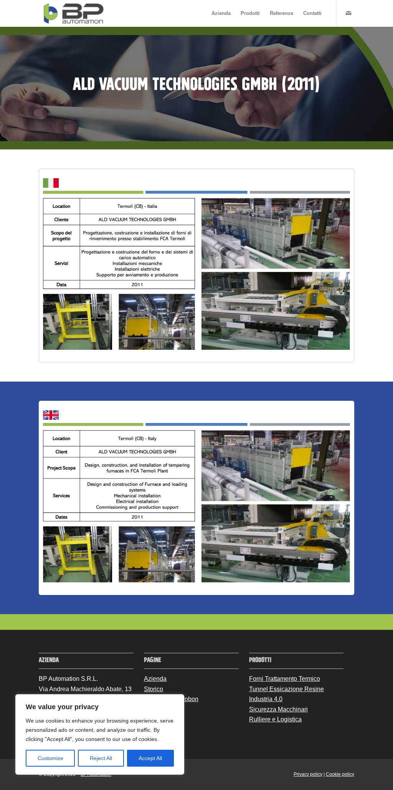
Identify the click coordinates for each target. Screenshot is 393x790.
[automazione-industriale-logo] (74, 13)
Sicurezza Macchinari (278, 709)
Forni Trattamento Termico (284, 678)
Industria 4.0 (265, 699)
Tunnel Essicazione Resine (286, 689)
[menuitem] (221, 13)
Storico (153, 689)
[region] (99, 734)
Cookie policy (340, 774)
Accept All (150, 758)
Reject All (101, 758)
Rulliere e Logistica (275, 719)
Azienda (155, 678)
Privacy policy (308, 774)
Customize (50, 758)
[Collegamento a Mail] (348, 13)
